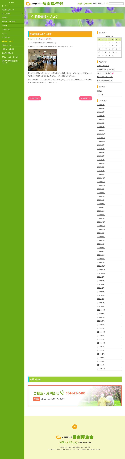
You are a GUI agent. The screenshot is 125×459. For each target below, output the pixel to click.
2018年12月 (101, 332)
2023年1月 (100, 262)
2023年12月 (101, 222)
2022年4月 (101, 295)
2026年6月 (100, 112)
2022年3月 (101, 299)
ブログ (99, 91)
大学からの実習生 (103, 66)
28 (102, 55)
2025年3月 (101, 167)
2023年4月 (101, 251)
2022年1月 (100, 306)
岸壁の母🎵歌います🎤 (105, 80)
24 (113, 52)
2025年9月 (100, 145)
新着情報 (100, 94)
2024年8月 (101, 193)
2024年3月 (101, 211)
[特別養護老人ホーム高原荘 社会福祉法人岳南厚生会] (44, 3)
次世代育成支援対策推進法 (10, 62)
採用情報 (4, 25)
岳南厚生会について (8, 10)
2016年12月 (101, 369)
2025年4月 (101, 163)
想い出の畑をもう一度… (105, 77)
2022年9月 (100, 277)
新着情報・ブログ (7, 41)
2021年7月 (100, 314)
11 (116, 45)
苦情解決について (7, 45)
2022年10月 (101, 273)
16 (109, 49)
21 (102, 52)
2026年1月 (100, 130)
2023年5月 (101, 248)
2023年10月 (101, 229)
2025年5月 (100, 160)
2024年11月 (101, 182)
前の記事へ (36, 98)
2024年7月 (101, 196)
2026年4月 (101, 119)
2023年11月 (101, 226)
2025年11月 (101, 138)
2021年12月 (101, 310)
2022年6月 (100, 288)
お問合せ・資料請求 (8, 49)
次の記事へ (84, 98)
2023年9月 (101, 233)
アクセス (4, 33)
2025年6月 (100, 156)
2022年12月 (101, 266)
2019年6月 (100, 328)
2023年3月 (101, 255)
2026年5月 (100, 116)
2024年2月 (101, 215)
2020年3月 (101, 317)
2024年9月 (101, 189)
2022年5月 (100, 292)
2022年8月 (100, 281)
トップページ (6, 6)
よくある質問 (6, 37)
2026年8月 (100, 105)
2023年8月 (101, 237)
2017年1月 (100, 365)
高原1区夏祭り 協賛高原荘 (105, 69)
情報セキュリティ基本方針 (10, 57)
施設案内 (4, 17)
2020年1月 (100, 321)
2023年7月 (101, 240)
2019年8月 (100, 325)
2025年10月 (101, 141)
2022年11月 (101, 270)
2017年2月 (100, 361)
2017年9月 (100, 347)
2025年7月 (100, 152)
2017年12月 (101, 343)
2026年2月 (100, 127)
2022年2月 (100, 303)
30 (109, 55)
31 (112, 55)
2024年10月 (101, 185)
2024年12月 (101, 178)
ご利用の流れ (6, 29)
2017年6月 (100, 354)
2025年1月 (100, 174)
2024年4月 (101, 207)
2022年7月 (100, 284)
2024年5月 (101, 204)
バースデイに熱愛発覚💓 (105, 73)
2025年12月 (101, 134)
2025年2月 (100, 171)
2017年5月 (100, 358)
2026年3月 (101, 123)
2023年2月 (101, 259)
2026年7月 (100, 108)
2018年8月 (100, 336)
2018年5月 (100, 339)
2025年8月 (100, 149)
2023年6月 (101, 244)
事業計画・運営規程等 (9, 21)
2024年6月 (101, 200)
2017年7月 (100, 350)
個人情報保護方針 (7, 53)
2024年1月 (100, 218)
